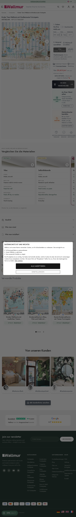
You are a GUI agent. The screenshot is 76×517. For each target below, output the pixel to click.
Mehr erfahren (19, 261)
